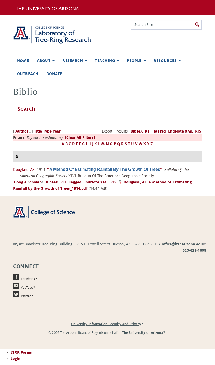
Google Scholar (29, 182)
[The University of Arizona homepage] (49, 7)
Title (38, 131)
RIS (198, 131)
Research (72, 61)
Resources (165, 61)
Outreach (28, 74)
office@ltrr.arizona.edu (184, 244)
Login (15, 359)
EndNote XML (180, 131)
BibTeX (137, 131)
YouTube (27, 287)
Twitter (26, 296)
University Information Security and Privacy (106, 324)
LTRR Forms (21, 352)
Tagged (159, 131)
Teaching (105, 61)
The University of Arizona (142, 333)
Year (57, 131)
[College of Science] (50, 212)
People (134, 61)
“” (104, 169)
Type (47, 131)
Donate (54, 74)
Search (26, 109)
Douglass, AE (24, 169)
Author (21, 131)
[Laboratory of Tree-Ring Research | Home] (58, 35)
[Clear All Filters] (80, 137)
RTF (148, 131)
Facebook (28, 279)
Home (23, 61)
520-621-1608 (194, 250)
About (43, 61)
